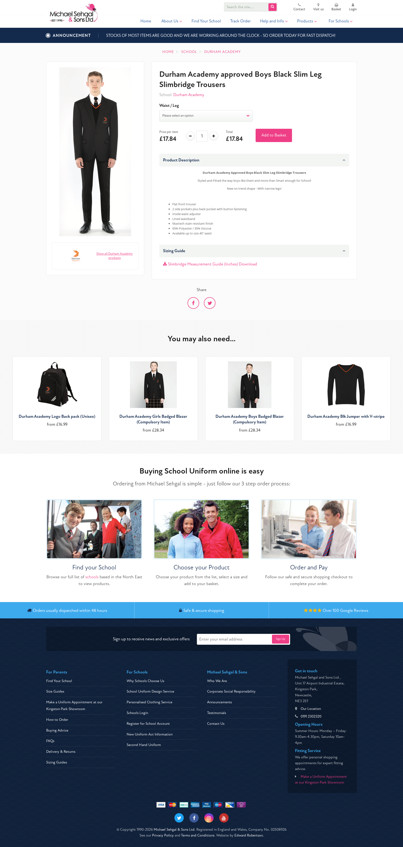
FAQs (50, 741)
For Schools (339, 21)
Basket (336, 9)
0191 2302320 (311, 716)
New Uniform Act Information (150, 734)
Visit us (318, 9)
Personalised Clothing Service (149, 702)
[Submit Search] (272, 7)
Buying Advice (57, 730)
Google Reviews (354, 610)
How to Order (57, 719)
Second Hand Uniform (144, 744)
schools (91, 577)
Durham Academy (188, 95)
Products (305, 21)
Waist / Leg (169, 105)
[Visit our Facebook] (194, 818)
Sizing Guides (56, 762)
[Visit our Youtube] (224, 818)
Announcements (219, 702)
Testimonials (216, 713)
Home (145, 21)
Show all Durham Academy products (114, 256)
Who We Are (217, 681)
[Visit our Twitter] (179, 818)
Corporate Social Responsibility (231, 691)
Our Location (311, 708)
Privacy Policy (163, 835)
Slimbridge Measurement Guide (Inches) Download (212, 264)
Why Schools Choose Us (145, 681)
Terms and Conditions (197, 835)
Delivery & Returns (60, 751)
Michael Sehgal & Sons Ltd (174, 829)
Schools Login (137, 713)
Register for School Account (148, 723)
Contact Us (215, 723)
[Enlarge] (95, 151)
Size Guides (55, 691)
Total (229, 132)
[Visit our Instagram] (209, 818)
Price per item (168, 132)
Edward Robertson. (249, 835)
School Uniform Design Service (150, 691)
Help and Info (272, 21)
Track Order (240, 21)
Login (353, 9)
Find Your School (206, 21)
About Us (169, 21)
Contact (299, 9)
